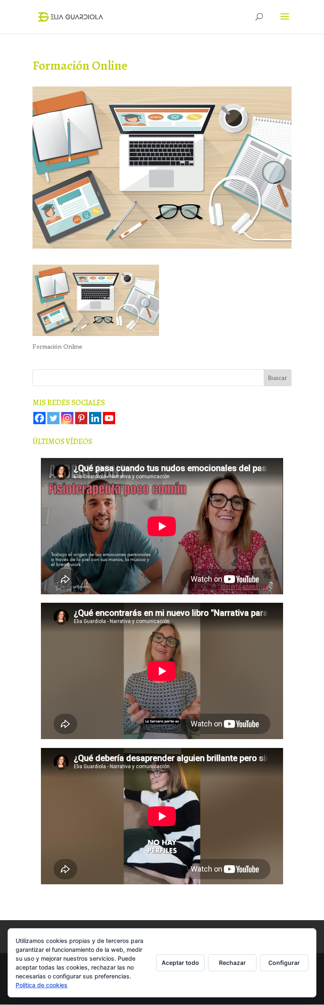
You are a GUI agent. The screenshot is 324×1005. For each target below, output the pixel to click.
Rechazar (232, 962)
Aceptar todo (180, 962)
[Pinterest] (81, 418)
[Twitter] (53, 418)
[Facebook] (39, 418)
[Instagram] (67, 418)
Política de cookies (42, 985)
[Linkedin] (95, 418)
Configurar (284, 962)
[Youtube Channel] (109, 418)
